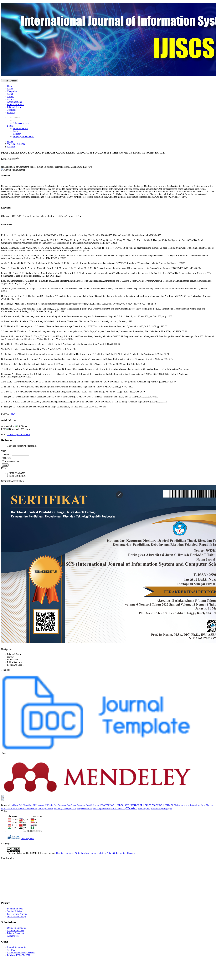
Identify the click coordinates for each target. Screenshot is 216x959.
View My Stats (27, 838)
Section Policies (14, 911)
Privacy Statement (15, 933)
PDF (13, 414)
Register (17, 133)
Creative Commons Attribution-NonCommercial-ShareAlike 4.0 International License (95, 853)
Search (10, 94)
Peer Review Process (17, 914)
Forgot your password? (23, 136)
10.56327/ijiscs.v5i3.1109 (18, 434)
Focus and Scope (15, 908)
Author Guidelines (15, 930)
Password (6, 458)
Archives (11, 99)
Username (6, 454)
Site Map (11, 950)
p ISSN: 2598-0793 (16, 473)
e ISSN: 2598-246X (16, 476)
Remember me (12, 461)
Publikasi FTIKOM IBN (18, 955)
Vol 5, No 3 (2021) (16, 144)
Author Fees (13, 936)
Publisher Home (20, 128)
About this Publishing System (21, 952)
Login (10, 126)
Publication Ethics (15, 104)
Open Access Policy (16, 916)
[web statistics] (13, 838)
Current (10, 96)
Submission (12, 659)
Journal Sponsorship (16, 947)
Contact (10, 657)
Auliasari (11, 146)
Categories (12, 91)
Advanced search (21, 123)
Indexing (11, 112)
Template (11, 110)
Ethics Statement (14, 662)
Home (10, 86)
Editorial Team (14, 107)
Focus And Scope (15, 665)
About (10, 88)
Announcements (14, 102)
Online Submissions (16, 928)
